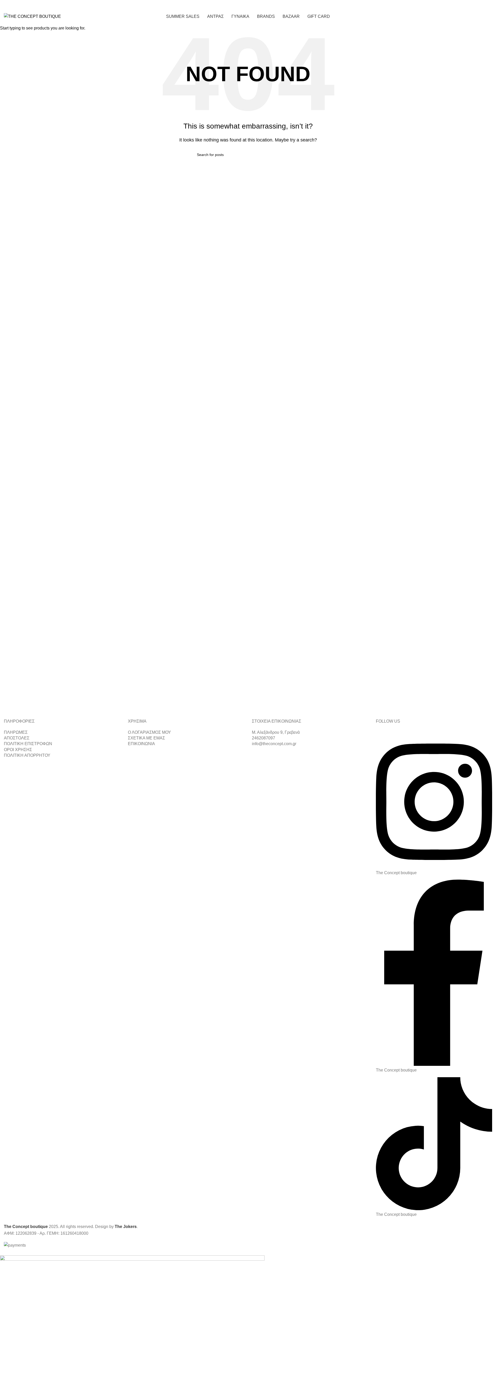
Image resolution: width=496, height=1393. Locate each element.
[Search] (470, 16)
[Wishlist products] (479, 16)
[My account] (461, 16)
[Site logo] (32, 16)
